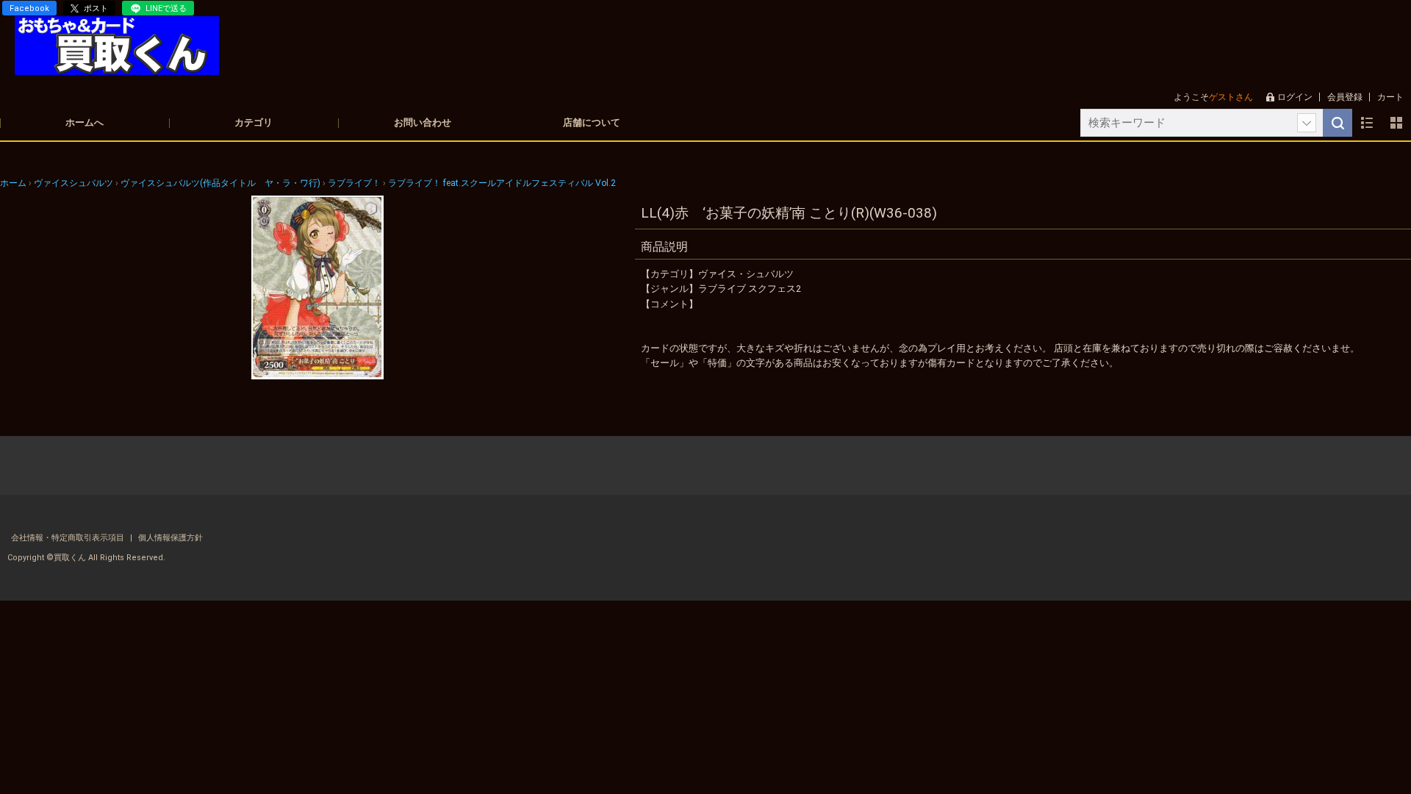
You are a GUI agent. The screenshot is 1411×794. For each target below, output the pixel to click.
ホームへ (84, 122)
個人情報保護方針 (170, 538)
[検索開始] (1337, 123)
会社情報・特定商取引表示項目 (68, 538)
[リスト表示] (1367, 123)
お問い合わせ (422, 122)
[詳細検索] (1306, 122)
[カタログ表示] (1396, 123)
